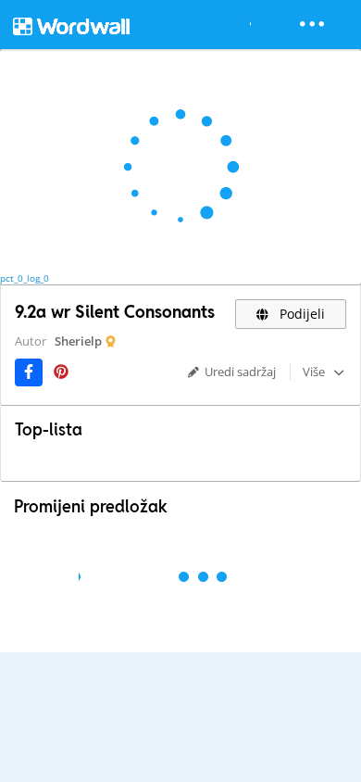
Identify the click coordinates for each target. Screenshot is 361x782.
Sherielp (78, 341)
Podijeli (300, 313)
